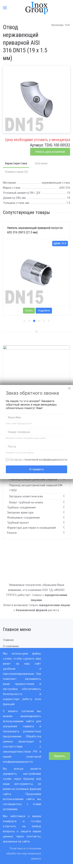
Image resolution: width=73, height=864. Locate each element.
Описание (41, 163)
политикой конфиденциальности (45, 459)
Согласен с (38, 459)
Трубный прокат (18, 522)
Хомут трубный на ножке (26, 502)
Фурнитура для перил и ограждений (31, 527)
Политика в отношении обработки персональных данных (23, 853)
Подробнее (44, 310)
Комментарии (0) (16, 172)
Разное (12, 533)
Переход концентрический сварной (33, 479)
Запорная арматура (20, 512)
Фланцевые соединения (23, 517)
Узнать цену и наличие (50, 151)
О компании (11, 646)
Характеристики (16, 163)
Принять (59, 756)
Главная (8, 640)
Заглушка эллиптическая (26, 496)
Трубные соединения (21, 507)
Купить (29, 310)
